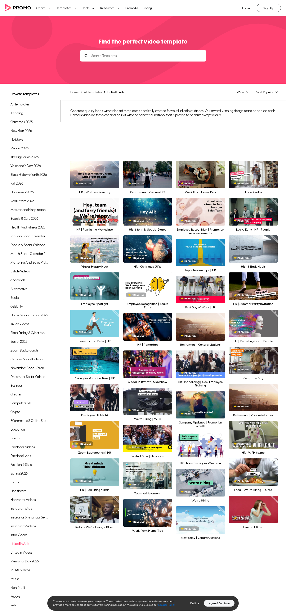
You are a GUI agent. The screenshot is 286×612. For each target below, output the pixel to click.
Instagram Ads (21, 508)
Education (17, 429)
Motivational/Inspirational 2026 (29, 210)
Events (15, 438)
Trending (16, 113)
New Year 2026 (21, 130)
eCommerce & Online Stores (29, 420)
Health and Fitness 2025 (27, 227)
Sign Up (268, 8)
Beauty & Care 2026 (24, 218)
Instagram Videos (23, 526)
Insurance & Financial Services (29, 517)
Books (14, 297)
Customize (95, 179)
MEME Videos (20, 570)
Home (74, 92)
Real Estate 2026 (22, 201)
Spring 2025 (19, 473)
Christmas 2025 (21, 122)
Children (16, 394)
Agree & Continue (219, 603)
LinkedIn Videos (21, 552)
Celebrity (16, 306)
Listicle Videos (20, 271)
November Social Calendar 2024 (29, 368)
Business (16, 385)
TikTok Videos (19, 324)
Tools (86, 8)
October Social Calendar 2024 (29, 359)
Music (14, 579)
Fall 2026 (16, 183)
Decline (194, 603)
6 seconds (17, 280)
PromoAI (131, 8)
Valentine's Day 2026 (25, 166)
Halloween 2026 (22, 192)
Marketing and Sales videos (29, 262)
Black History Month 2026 (28, 174)
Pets (13, 605)
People (15, 596)
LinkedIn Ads (19, 543)
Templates (64, 8)
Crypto (15, 412)
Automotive (18, 289)
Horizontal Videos (23, 500)
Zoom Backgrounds (24, 350)
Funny (14, 482)
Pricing (147, 8)
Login (246, 8)
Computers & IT (21, 403)
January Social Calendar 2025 (29, 236)
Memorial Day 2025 (24, 561)
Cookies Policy (166, 604)
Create (41, 8)
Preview (94, 170)
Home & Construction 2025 (29, 315)
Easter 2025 (18, 341)
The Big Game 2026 (24, 157)
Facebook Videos (22, 447)
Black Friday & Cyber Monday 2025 (29, 333)
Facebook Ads (20, 456)
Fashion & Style (21, 464)
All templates (20, 104)
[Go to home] (20, 8)
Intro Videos (18, 535)
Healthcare (18, 491)
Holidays (16, 139)
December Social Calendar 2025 (29, 377)
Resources (107, 8)
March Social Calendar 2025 (29, 253)
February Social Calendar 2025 (29, 245)
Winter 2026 (19, 148)
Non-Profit (17, 587)
